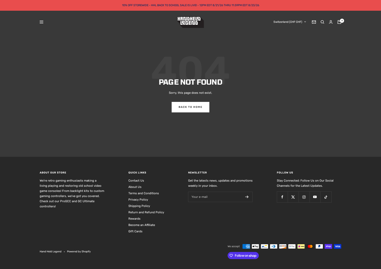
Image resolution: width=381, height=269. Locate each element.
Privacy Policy (138, 199)
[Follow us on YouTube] (315, 196)
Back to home (190, 106)
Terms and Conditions (143, 193)
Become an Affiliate (141, 225)
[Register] (247, 196)
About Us (134, 187)
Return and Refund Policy (146, 212)
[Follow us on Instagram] (304, 196)
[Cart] (339, 22)
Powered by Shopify (79, 251)
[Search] (322, 22)
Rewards (134, 218)
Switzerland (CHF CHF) (287, 22)
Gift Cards (135, 231)
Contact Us (136, 180)
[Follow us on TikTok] (325, 196)
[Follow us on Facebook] (282, 196)
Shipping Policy (139, 206)
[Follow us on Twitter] (293, 196)
